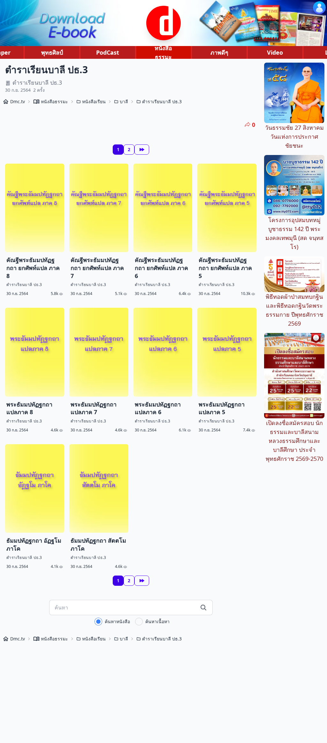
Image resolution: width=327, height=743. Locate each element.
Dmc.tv (17, 101)
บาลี (124, 101)
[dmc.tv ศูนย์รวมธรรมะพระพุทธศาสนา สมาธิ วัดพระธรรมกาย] (163, 23)
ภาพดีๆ (219, 52)
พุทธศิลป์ (52, 52)
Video (275, 52)
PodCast (107, 52)
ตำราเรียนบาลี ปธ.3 (162, 101)
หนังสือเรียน (94, 101)
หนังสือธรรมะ (163, 52)
